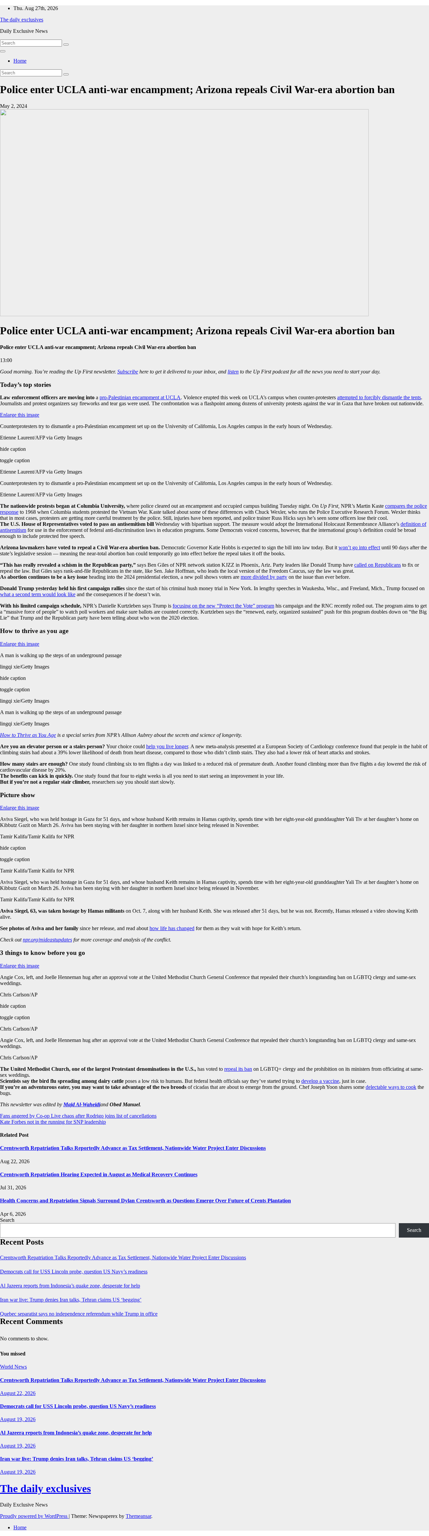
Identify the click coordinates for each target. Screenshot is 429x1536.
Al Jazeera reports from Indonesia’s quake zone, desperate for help (70, 1285)
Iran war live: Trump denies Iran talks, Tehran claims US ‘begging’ (70, 1300)
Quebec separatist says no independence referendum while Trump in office (79, 1314)
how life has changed (171, 928)
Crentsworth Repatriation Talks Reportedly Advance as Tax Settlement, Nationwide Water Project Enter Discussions (133, 1148)
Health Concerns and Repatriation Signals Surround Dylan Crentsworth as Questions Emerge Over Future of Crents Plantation (145, 1200)
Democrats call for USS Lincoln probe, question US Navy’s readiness (73, 1271)
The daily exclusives (21, 19)
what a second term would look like (37, 594)
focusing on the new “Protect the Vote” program (223, 606)
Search (7, 1220)
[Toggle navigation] (2, 51)
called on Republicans (377, 565)
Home (19, 61)
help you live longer (167, 746)
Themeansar (138, 1516)
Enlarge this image (19, 415)
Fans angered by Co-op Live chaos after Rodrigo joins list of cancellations (78, 1116)
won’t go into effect (359, 547)
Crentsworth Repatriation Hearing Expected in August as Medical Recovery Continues (98, 1174)
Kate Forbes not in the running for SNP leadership (53, 1122)
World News (13, 1367)
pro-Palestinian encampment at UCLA (140, 397)
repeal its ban (238, 1069)
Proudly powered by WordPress (34, 1516)
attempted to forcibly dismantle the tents (379, 397)
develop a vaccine (320, 1081)
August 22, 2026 (18, 1393)
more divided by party (264, 577)
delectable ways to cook (391, 1087)
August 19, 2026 (18, 1419)
